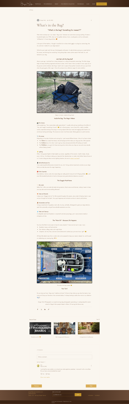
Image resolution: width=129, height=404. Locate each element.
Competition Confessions (86, 337)
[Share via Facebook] (37, 309)
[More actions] (91, 20)
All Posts (31, 10)
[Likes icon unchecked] (41, 374)
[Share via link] (48, 309)
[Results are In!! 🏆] (40, 328)
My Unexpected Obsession (62, 337)
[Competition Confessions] (89, 328)
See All (98, 319)
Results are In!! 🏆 (36, 337)
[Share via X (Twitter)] (41, 309)
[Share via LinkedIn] (45, 309)
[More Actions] (91, 366)
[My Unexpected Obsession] (64, 328)
